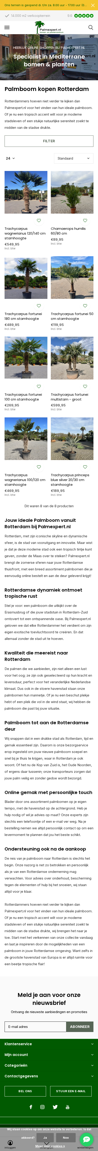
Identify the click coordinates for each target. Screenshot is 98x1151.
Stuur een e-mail (71, 1091)
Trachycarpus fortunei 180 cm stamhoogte (23, 316)
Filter (49, 141)
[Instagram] (42, 1107)
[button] (7, 27)
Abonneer (80, 1026)
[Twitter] (55, 1107)
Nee (66, 1137)
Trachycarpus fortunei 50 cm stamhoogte (72, 316)
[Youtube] (67, 1107)
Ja (45, 1137)
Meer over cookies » (50, 1146)
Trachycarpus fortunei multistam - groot (69, 397)
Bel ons (25, 1091)
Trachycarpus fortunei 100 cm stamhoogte (23, 397)
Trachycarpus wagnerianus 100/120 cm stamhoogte (25, 480)
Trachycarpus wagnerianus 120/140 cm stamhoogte (25, 233)
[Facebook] (31, 1107)
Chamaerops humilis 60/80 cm (68, 231)
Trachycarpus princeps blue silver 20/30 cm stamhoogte (70, 480)
